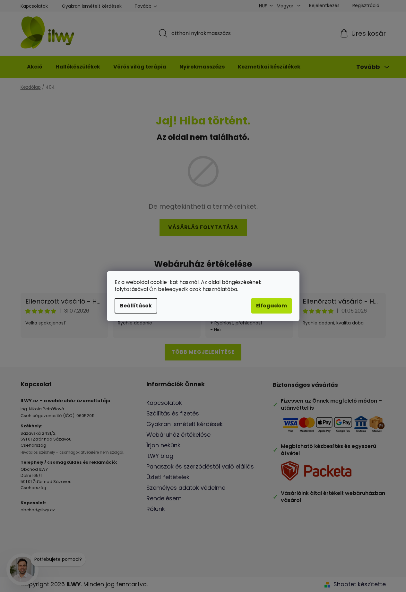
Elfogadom (271, 305)
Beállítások (136, 305)
